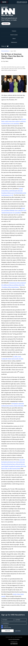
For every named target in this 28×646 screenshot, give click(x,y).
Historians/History (5, 51)
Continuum (5, 625)
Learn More (18, 630)
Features (14, 31)
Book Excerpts (14, 34)
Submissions (14, 42)
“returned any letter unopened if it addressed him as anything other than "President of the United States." (13, 285)
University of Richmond (22, 2)
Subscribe (6, 23)
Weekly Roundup (7, 627)
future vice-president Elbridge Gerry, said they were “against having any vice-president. (13, 210)
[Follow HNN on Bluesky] (7, 46)
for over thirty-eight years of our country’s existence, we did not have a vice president (13, 121)
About (14, 38)
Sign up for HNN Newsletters (13, 639)
